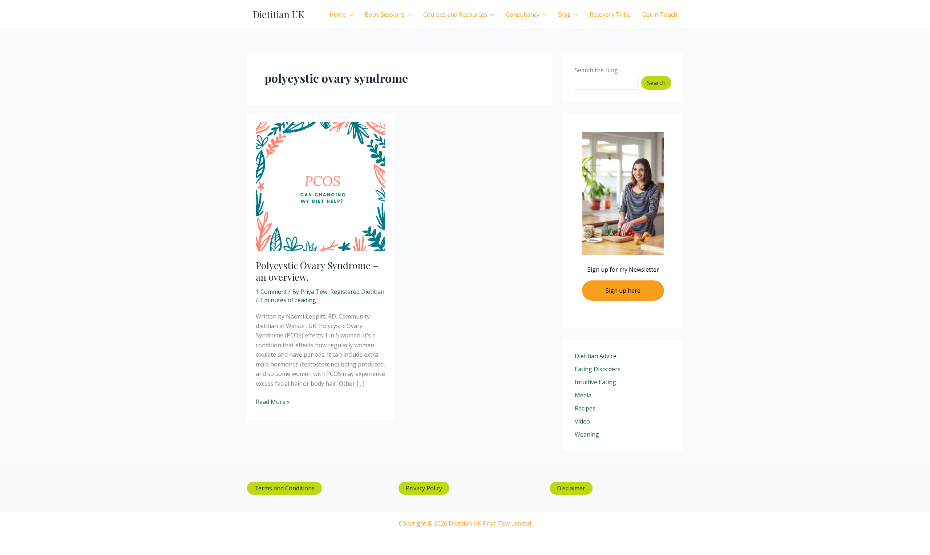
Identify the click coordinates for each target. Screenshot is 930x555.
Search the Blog (596, 70)
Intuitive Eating (595, 382)
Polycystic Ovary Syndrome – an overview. (317, 271)
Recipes (585, 408)
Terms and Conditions (284, 488)
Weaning (587, 434)
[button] (349, 14)
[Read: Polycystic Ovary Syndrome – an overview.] (320, 186)
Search (656, 83)
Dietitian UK (278, 14)
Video (582, 421)
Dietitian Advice (595, 356)
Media (583, 395)
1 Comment (271, 292)
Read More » (273, 401)
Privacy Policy (424, 488)
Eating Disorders (597, 369)
